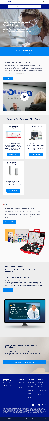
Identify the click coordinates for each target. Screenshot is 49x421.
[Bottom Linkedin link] (33, 405)
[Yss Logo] (10, 381)
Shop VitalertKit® (9, 221)
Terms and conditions (30, 418)
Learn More (41, 53)
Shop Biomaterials (13, 190)
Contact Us (40, 396)
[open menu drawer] (3, 1)
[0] (43, 2)
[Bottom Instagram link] (39, 405)
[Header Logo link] (9, 2)
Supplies (20, 387)
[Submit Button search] (40, 6)
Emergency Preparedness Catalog (31, 392)
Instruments (20, 389)
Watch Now (7, 290)
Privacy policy (43, 418)
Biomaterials (20, 385)
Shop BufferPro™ (13, 154)
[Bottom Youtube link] (42, 404)
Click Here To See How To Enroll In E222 (24, 362)
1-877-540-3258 (6, 391)
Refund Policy (41, 394)
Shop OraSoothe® (36, 154)
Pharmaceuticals (21, 382)
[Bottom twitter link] (45, 405)
